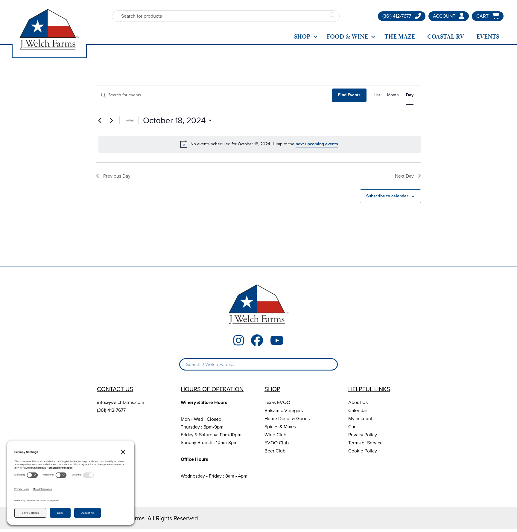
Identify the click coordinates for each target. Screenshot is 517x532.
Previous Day (116, 176)
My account (360, 418)
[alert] (259, 144)
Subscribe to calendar (387, 196)
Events (487, 37)
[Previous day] (99, 120)
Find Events (349, 95)
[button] (315, 37)
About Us (358, 402)
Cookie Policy (362, 450)
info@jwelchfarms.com (120, 402)
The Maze (399, 37)
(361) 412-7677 (111, 410)
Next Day (404, 176)
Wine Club (275, 434)
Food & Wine (347, 37)
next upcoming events (317, 144)
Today (129, 120)
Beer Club (274, 450)
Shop (302, 37)
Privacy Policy (362, 434)
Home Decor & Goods (287, 418)
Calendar (357, 410)
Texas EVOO (277, 402)
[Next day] (111, 120)
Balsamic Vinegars (283, 410)
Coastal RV (445, 37)
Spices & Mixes (280, 426)
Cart (352, 426)
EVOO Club (276, 442)
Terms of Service (365, 442)
